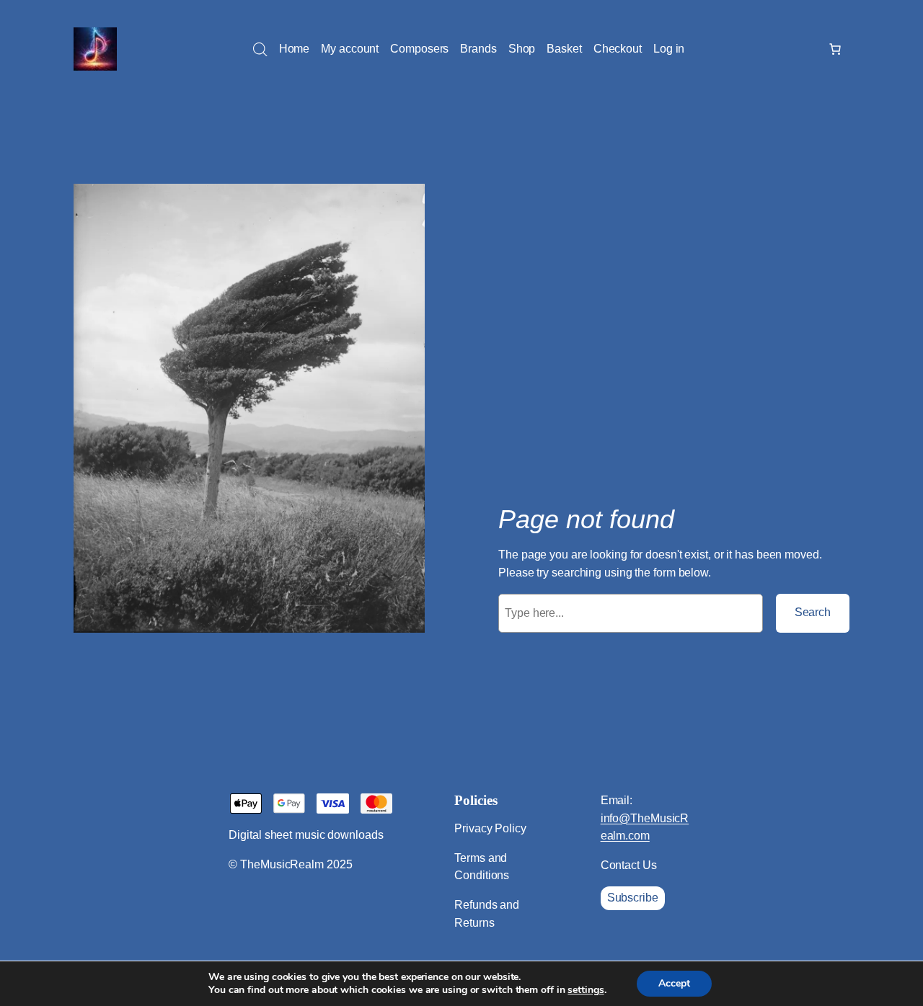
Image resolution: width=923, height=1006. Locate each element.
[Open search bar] (260, 50)
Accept (674, 983)
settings (586, 990)
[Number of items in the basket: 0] (835, 49)
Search (813, 612)
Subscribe (632, 897)
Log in (668, 49)
